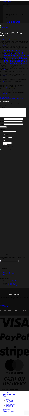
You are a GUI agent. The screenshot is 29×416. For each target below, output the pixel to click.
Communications (15, 312)
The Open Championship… (10, 273)
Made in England (10, 400)
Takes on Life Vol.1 (10, 404)
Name (2, 119)
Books (4, 45)
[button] (6, 4)
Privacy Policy (15, 310)
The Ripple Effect (10, 406)
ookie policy (22, 310)
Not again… (6, 274)
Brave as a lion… (7, 271)
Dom (15, 39)
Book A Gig (5, 408)
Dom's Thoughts (3, 29)
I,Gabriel (8, 399)
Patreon (5, 93)
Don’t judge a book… (5, 97)
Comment (3, 107)
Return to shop (13, 22)
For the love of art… (13, 280)
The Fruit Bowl (9, 405)
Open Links (8, 403)
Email (2, 121)
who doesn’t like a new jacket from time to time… (12, 98)
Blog (4, 410)
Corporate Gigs (6, 409)
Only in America (10, 401)
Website (2, 124)
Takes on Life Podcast (8, 87)
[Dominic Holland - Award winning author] (5, 26)
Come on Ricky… (7, 272)
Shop (4, 395)
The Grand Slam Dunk (8, 276)
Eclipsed (8, 398)
